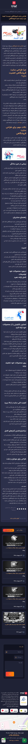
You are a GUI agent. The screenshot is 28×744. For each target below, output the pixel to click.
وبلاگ (23, 550)
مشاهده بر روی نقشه (14, 740)
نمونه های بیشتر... (8, 530)
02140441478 (14, 735)
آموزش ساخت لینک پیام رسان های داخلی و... (15, 624)
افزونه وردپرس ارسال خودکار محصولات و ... (15, 548)
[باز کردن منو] (24, 740)
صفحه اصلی (24, 12)
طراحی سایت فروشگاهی (17, 46)
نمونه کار (20, 122)
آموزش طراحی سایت (14, 518)
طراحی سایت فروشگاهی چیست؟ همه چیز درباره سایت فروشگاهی (12, 12)
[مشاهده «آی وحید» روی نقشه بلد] (14, 722)
